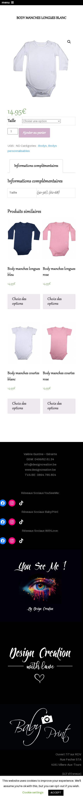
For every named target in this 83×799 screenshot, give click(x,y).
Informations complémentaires (36, 166)
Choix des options (19, 301)
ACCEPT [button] (56, 792)
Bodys (42, 145)
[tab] (36, 166)
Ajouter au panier (34, 133)
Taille (12, 120)
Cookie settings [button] (32, 792)
